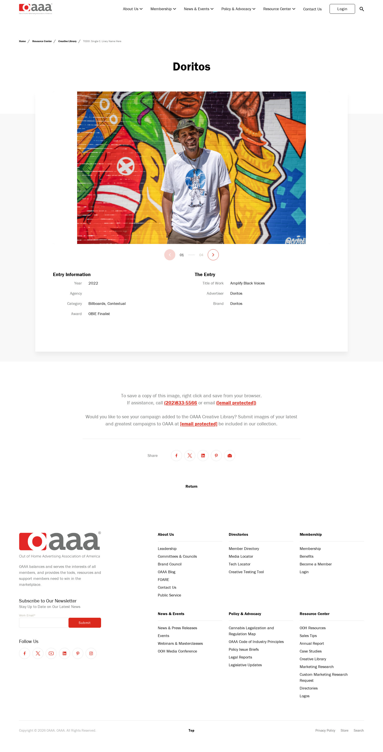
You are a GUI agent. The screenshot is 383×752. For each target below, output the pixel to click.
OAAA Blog (166, 571)
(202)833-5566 (180, 403)
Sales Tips (308, 635)
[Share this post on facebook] (176, 455)
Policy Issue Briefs (244, 649)
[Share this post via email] (229, 455)
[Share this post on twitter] (189, 455)
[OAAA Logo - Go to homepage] (35, 8)
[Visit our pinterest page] (77, 653)
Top (191, 730)
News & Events (196, 9)
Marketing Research (317, 666)
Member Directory (244, 548)
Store (344, 730)
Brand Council (170, 564)
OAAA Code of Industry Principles (256, 641)
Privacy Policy (325, 730)
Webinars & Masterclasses (180, 643)
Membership (161, 9)
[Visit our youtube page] (51, 653)
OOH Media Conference (177, 651)
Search (359, 730)
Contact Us (312, 9)
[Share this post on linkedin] (203, 455)
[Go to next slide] (213, 254)
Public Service (169, 595)
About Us (130, 9)
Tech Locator (239, 564)
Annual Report (312, 643)
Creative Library (67, 41)
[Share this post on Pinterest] (216, 455)
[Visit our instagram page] (91, 653)
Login (342, 8)
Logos (304, 695)
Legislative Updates (245, 664)
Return (191, 486)
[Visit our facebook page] (24, 653)
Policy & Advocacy (236, 9)
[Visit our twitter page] (37, 653)
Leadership (167, 548)
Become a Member (316, 564)
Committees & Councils (177, 556)
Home (22, 41)
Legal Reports (240, 657)
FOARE (163, 579)
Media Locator (241, 556)
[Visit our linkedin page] (64, 653)
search (362, 9)
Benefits (306, 556)
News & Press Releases (177, 627)
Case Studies (311, 651)
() (236, 403)
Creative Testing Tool (246, 571)
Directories (238, 534)
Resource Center (277, 9)
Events (163, 635)
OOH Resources (313, 627)
